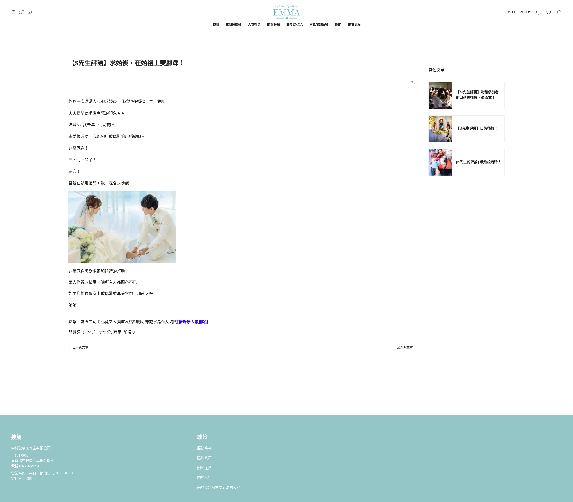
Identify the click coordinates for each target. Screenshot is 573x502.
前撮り (130, 332)
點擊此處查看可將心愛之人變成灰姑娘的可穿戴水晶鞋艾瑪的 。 (140, 322)
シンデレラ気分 (97, 332)
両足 (117, 332)
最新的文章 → (407, 347)
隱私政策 (204, 458)
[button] (549, 11)
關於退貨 (204, 468)
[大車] (559, 11)
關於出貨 (204, 478)
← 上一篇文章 (78, 347)
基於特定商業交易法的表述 (218, 487)
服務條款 (204, 448)
